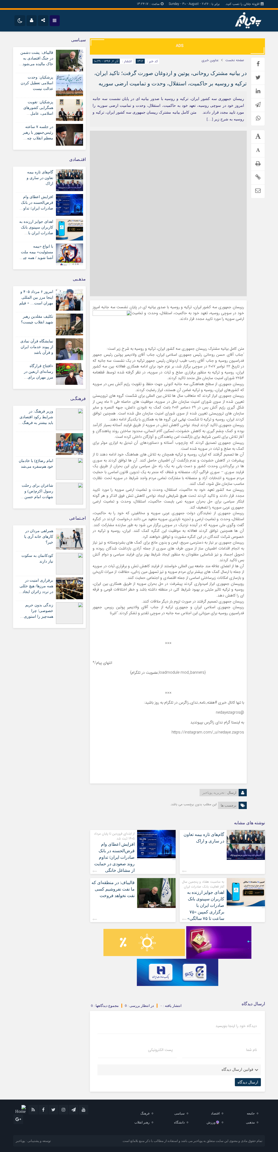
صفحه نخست (234, 60)
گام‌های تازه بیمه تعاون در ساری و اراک (40, 178)
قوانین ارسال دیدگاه (237, 1069)
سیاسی (179, 1113)
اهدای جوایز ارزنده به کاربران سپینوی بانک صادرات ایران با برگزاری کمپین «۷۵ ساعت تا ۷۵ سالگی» (205, 905)
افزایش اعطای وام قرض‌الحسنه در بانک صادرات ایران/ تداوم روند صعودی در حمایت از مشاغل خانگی (114, 857)
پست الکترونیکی (160, 1050)
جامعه (251, 1113)
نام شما (251, 1050)
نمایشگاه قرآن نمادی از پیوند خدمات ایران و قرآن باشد (36, 347)
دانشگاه (179, 1122)
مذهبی (250, 1122)
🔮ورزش (213, 1122)
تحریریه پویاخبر (213, 793)
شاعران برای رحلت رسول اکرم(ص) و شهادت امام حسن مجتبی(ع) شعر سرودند (37, 496)
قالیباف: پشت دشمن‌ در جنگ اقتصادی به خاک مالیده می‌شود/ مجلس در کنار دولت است (36, 64)
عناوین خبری (210, 60)
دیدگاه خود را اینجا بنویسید (236, 1026)
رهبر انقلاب (142, 1122)
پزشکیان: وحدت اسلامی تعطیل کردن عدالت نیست (37, 83)
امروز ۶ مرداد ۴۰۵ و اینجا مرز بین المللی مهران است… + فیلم (36, 297)
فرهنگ (145, 1113)
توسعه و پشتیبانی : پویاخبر (33, 1141)
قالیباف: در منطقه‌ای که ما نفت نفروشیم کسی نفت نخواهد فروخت (113, 889)
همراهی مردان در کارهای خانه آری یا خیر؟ (38, 536)
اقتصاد (215, 1113)
